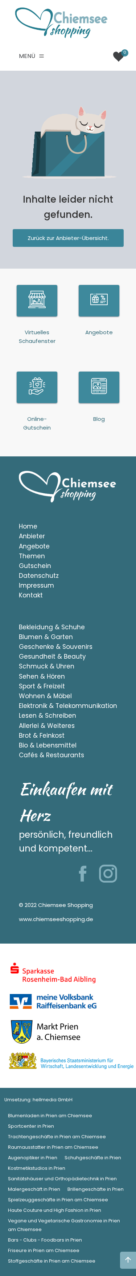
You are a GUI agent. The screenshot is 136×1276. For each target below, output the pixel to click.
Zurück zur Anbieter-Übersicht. (68, 238)
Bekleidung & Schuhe (52, 627)
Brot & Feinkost (42, 735)
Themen (32, 556)
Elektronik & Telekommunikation (68, 705)
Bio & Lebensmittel (48, 745)
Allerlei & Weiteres (47, 725)
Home (28, 526)
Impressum (36, 585)
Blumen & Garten (46, 637)
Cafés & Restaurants (51, 755)
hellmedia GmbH (53, 1100)
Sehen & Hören (42, 676)
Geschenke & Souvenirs (55, 646)
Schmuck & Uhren (46, 666)
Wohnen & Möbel (45, 696)
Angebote (34, 546)
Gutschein (35, 566)
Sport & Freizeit (42, 686)
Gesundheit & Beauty (52, 656)
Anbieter (32, 536)
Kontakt (31, 595)
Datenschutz (39, 575)
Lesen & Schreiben (47, 715)
